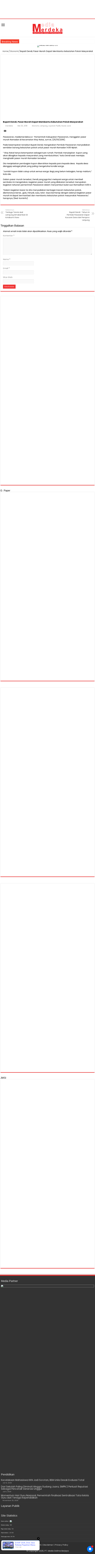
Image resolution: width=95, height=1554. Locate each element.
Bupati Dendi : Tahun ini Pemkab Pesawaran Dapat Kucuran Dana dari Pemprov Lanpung (77, 215)
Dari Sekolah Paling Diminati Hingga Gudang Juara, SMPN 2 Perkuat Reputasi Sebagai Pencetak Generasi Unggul (44, 1488)
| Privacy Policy (61, 1544)
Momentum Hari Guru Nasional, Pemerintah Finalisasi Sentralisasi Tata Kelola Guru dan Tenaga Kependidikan (45, 1496)
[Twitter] (49, 1547)
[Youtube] (51, 1547)
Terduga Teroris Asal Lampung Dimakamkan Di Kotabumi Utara (16, 214)
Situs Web (7, 277)
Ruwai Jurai (66, 126)
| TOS (38, 1544)
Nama (6, 259)
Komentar (8, 235)
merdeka (9, 126)
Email (6, 268)
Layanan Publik (54, 126)
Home (5, 51)
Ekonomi (14, 51)
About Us (31, 1544)
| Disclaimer (48, 1544)
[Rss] (44, 1547)
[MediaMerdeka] (47, 27)
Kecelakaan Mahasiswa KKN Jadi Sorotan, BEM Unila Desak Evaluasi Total (42, 1480)
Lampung (44, 126)
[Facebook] (46, 1547)
